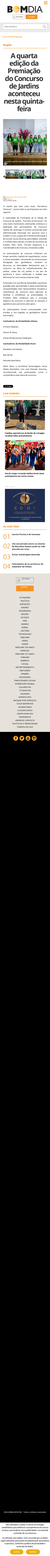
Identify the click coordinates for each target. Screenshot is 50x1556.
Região (25, 614)
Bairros (25, 660)
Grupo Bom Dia (25, 714)
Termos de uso (25, 727)
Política (25, 601)
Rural (25, 627)
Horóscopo (25, 697)
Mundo (25, 624)
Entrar (19, 17)
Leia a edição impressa (12, 37)
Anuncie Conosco (25, 720)
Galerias (25, 694)
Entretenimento (25, 667)
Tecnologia (25, 634)
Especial (24, 650)
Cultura (25, 631)
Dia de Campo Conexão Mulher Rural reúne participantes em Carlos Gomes (24, 474)
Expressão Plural (25, 684)
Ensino (25, 607)
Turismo (24, 657)
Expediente (25, 717)
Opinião (25, 674)
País (25, 621)
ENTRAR (26, 579)
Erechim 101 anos (24, 654)
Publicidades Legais (25, 680)
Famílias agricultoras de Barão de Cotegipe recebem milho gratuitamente (24, 434)
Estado (25, 617)
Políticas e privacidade (25, 723)
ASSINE (24, 587)
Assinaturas (25, 707)
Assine (32, 17)
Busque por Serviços (24, 700)
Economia (25, 597)
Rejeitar (33, 1552)
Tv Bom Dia (25, 690)
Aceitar (17, 1552)
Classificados (25, 710)
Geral (25, 641)
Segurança (25, 611)
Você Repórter (25, 704)
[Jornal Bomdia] (25, 8)
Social (25, 664)
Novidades (25, 677)
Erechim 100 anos (24, 647)
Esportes (25, 604)
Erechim (25, 637)
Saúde (25, 644)
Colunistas (25, 687)
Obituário (24, 670)
